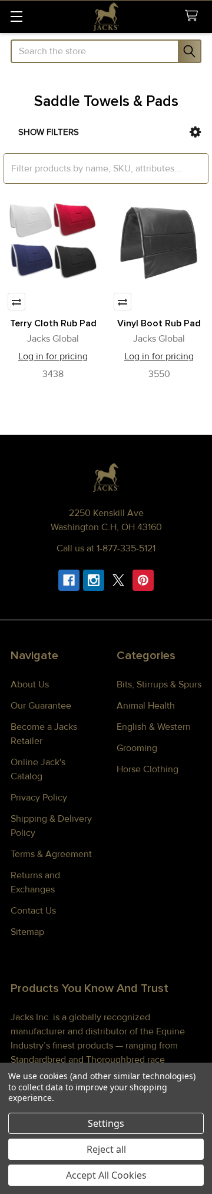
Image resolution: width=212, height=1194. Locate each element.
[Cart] (194, 16)
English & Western (154, 727)
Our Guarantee (41, 706)
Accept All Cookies (106, 1175)
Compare (16, 301)
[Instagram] (93, 580)
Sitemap (27, 932)
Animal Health (146, 706)
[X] (118, 580)
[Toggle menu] (16, 16)
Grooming (137, 748)
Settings (106, 1123)
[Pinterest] (143, 580)
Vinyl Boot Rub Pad (159, 323)
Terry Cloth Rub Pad (53, 323)
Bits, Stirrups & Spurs (159, 684)
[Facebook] (69, 580)
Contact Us (33, 911)
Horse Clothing (147, 769)
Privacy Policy (39, 797)
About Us (30, 684)
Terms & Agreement (51, 854)
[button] (195, 132)
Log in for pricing (53, 356)
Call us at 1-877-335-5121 (106, 548)
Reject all (106, 1149)
